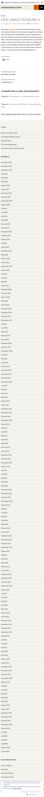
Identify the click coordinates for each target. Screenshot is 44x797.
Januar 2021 (5, 285)
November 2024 (6, 193)
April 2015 (4, 482)
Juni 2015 (4, 474)
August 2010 (5, 682)
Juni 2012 (4, 597)
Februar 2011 (5, 659)
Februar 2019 (5, 335)
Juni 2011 (4, 643)
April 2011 (4, 651)
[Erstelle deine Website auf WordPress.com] (22, 2)
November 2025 (6, 166)
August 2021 (5, 270)
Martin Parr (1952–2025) (9, 133)
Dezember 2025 (6, 162)
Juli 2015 (4, 470)
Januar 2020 (5, 305)
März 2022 (4, 255)
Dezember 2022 (6, 251)
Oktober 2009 (6, 720)
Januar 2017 (5, 405)
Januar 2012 (5, 617)
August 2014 (5, 505)
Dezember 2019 (6, 309)
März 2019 (4, 332)
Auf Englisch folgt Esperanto (10, 137)
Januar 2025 (5, 189)
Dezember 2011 (6, 620)
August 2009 (5, 728)
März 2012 (4, 609)
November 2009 (6, 717)
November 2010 (6, 670)
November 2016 (6, 412)
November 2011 (6, 624)
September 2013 (6, 547)
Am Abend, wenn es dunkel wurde (12, 148)
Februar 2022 (5, 258)
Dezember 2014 (6, 489)
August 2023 (5, 239)
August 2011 (5, 636)
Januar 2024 (5, 228)
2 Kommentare (34, 23)
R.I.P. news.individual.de (9, 144)
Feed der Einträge (7, 773)
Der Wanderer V (7, 81)
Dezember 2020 (6, 289)
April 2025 (4, 178)
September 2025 (6, 170)
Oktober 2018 (6, 347)
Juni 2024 (4, 212)
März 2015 (4, 486)
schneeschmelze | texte (11, 7)
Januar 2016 (5, 451)
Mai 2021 (4, 282)
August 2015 (5, 466)
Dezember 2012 (6, 574)
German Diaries (6, 140)
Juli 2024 (4, 208)
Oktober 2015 (6, 459)
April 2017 (4, 393)
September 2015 (6, 463)
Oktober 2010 (6, 674)
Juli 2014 (4, 509)
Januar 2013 (5, 570)
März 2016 (4, 443)
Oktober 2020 (6, 293)
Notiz (3, 16)
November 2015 (6, 455)
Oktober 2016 (6, 416)
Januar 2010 (5, 709)
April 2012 (4, 605)
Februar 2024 (5, 224)
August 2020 (5, 297)
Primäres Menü (41, 7)
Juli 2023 (4, 243)
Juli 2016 (4, 428)
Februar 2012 (5, 613)
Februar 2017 (5, 401)
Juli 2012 (4, 593)
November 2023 (6, 232)
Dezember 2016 (6, 409)
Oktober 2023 (6, 235)
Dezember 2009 (6, 713)
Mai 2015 (4, 478)
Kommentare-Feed (7, 777)
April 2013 (4, 559)
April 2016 (4, 439)
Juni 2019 (4, 328)
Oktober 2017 (6, 378)
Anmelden (4, 769)
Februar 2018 (5, 366)
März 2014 (4, 524)
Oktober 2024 (6, 197)
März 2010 (4, 701)
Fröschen (11, 29)
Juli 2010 (4, 686)
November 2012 (6, 578)
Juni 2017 (4, 386)
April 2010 (4, 697)
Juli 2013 (4, 555)
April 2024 (4, 220)
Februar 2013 (5, 566)
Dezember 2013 (6, 536)
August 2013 (5, 551)
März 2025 (4, 181)
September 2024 (6, 201)
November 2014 (6, 493)
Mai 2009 (4, 740)
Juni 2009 (4, 736)
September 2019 (6, 320)
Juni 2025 (4, 174)
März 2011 (4, 655)
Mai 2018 (4, 359)
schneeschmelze (20, 23)
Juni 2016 (4, 432)
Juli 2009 (4, 732)
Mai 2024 (4, 216)
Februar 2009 (5, 747)
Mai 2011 (4, 647)
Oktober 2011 (6, 628)
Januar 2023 (5, 247)
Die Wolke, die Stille (8, 73)
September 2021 (6, 266)
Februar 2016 (5, 447)
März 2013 (4, 563)
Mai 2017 (4, 389)
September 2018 (6, 351)
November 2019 (6, 312)
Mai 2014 (4, 516)
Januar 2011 (5, 663)
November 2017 (6, 374)
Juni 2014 (4, 513)
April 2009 (4, 744)
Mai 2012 (4, 601)
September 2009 (6, 724)
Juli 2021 (4, 274)
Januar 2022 (5, 262)
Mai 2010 (4, 694)
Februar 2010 (5, 705)
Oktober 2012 (6, 582)
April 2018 (4, 362)
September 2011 (6, 632)
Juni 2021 (4, 278)
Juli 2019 (4, 324)
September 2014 (6, 501)
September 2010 (6, 678)
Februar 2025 (5, 185)
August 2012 (5, 590)
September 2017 (6, 382)
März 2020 (4, 301)
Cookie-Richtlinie (17, 788)
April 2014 (4, 520)
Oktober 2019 (6, 316)
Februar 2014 (5, 528)
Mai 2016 (4, 436)
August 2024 (5, 205)
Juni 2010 (4, 690)
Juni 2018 (4, 355)
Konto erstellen (6, 765)
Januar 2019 (5, 339)
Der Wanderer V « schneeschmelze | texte (24, 96)
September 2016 (6, 420)
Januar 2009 (5, 751)
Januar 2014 (5, 532)
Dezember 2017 (6, 370)
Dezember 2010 (6, 667)
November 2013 (6, 540)
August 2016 (5, 424)
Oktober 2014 (6, 497)
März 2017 (4, 397)
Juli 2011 (4, 640)
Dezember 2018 (6, 343)
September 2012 (6, 586)
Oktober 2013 (6, 543)
